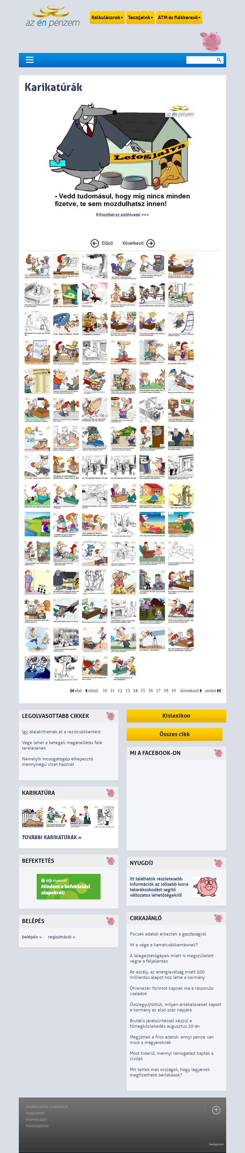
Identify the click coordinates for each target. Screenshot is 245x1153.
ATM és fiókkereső (178, 17)
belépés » (32, 936)
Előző (107, 243)
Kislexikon (176, 716)
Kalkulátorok (106, 17)
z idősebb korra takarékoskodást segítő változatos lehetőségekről (159, 890)
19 (173, 690)
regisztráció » (61, 936)
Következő (133, 243)
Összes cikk (175, 734)
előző (93, 690)
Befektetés (38, 861)
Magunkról (35, 1113)
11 (112, 690)
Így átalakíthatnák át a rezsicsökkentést (61, 732)
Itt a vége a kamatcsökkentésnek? (164, 945)
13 (127, 690)
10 (105, 690)
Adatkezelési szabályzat (47, 1107)
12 (120, 690)
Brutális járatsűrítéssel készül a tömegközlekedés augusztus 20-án (165, 1023)
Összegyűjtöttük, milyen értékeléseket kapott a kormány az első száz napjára (175, 1007)
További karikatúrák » (51, 837)
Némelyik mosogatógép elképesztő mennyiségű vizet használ (57, 761)
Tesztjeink (139, 17)
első (78, 690)
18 (166, 690)
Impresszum (36, 1119)
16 (150, 690)
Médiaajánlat (37, 1126)
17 (158, 690)
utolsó (210, 690)
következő (190, 690)
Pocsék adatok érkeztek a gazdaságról (168, 934)
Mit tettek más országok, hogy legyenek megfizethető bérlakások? (170, 1072)
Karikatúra (38, 793)
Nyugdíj (141, 863)
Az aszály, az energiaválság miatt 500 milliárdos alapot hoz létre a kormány (167, 974)
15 (143, 690)
